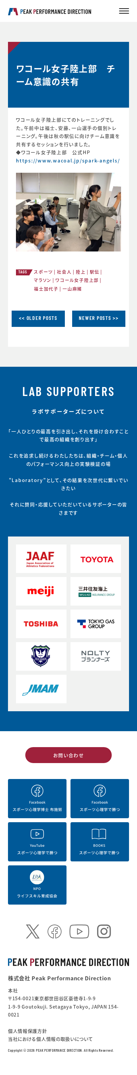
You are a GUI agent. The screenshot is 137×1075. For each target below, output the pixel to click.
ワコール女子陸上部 (77, 280)
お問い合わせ (68, 755)
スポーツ (43, 271)
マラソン (43, 280)
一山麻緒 (72, 288)
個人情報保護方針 (27, 1030)
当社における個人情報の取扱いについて (50, 1038)
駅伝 (95, 271)
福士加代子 (46, 288)
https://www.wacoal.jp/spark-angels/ (68, 160)
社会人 (64, 271)
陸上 (81, 271)
